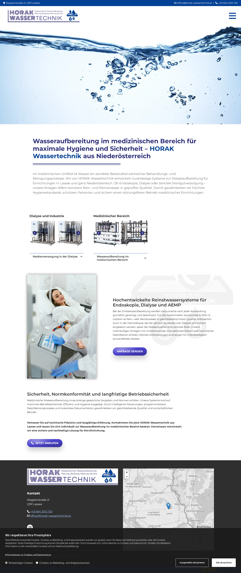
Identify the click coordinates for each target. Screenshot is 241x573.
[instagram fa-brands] (30, 527)
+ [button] (127, 472)
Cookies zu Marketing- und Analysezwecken (64, 562)
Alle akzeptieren (224, 562)
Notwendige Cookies (21, 562)
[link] (81, 256)
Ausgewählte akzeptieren (192, 562)
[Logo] (43, 15)
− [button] (127, 476)
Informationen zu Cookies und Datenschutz (28, 555)
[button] (130, 351)
